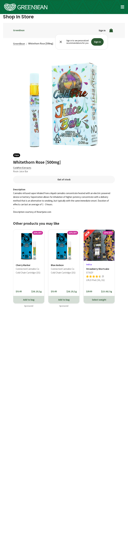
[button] (122, 7)
